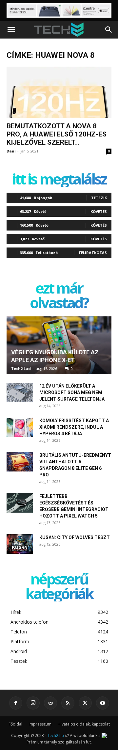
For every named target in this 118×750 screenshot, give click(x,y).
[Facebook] (15, 703)
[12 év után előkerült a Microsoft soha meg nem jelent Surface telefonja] (20, 392)
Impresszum (40, 724)
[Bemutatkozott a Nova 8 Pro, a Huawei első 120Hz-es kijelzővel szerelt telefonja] (59, 92)
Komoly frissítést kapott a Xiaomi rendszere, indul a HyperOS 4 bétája (74, 427)
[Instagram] (33, 703)
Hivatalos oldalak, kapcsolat (84, 724)
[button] (11, 30)
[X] (85, 703)
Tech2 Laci (21, 368)
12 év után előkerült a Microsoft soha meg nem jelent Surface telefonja (72, 392)
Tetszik (99, 197)
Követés (98, 211)
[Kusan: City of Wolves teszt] (20, 544)
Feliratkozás (93, 252)
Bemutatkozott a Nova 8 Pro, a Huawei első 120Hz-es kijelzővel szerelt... (57, 134)
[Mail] (50, 703)
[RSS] (67, 703)
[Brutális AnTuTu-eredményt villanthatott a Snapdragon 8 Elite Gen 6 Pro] (20, 461)
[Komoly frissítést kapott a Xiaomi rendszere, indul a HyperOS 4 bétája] (20, 427)
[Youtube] (102, 703)
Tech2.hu (55, 735)
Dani (11, 151)
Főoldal (15, 724)
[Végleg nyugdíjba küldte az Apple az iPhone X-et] (59, 345)
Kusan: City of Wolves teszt (74, 537)
